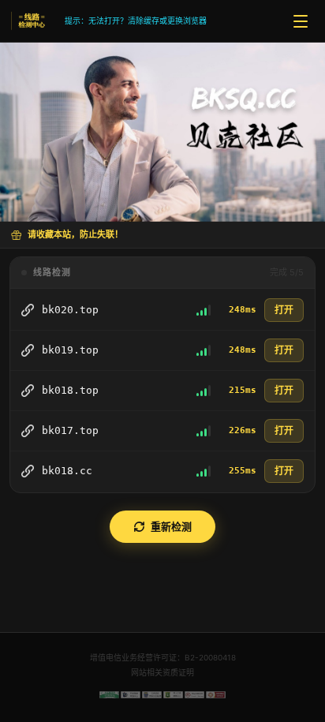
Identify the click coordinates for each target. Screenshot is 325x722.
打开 (284, 310)
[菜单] (300, 21)
